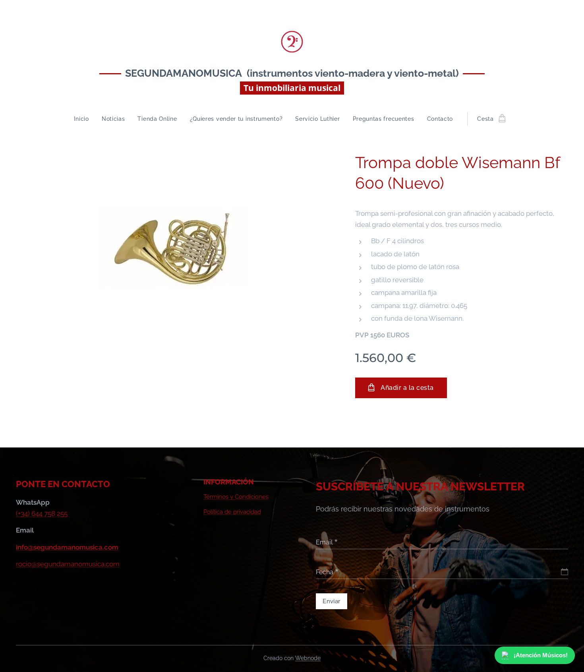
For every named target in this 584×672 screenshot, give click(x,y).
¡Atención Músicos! (543, 655)
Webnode (308, 658)
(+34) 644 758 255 (42, 513)
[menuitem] (84, 119)
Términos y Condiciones (236, 496)
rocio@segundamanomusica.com (68, 564)
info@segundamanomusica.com (67, 547)
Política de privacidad (232, 511)
